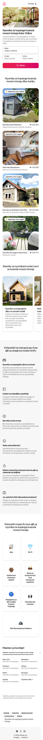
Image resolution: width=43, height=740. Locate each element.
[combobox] (20, 50)
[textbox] (11, 58)
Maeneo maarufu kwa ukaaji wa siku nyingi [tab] (18, 653)
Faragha (16, 737)
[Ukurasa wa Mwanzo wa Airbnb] (4, 3)
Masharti (25, 737)
